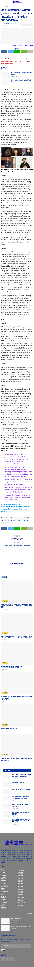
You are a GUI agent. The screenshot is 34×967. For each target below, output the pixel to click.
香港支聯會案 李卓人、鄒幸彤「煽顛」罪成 (16, 637)
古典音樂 (3, 883)
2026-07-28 (15, 808)
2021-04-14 (6, 26)
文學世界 (3, 899)
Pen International (23, 520)
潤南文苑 (20, 878)
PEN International (11, 23)
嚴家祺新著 (4, 886)
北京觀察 (3, 880)
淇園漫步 (20, 875)
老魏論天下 (21, 889)
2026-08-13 (15, 791)
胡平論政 (20, 892)
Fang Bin (17, 517)
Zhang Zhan (5, 522)
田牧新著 (20, 881)
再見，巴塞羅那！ (16, 918)
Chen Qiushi (8, 517)
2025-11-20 (14, 928)
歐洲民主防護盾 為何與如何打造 (20, 926)
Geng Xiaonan (26, 517)
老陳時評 (20, 886)
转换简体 (17, 49)
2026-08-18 (15, 824)
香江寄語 (20, 905)
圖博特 (3, 889)
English (7, 6)
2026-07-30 (15, 800)
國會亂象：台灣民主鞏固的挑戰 (21, 789)
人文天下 (5, 692)
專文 (2, 894)
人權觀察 (5, 633)
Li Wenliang (5, 520)
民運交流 (20, 873)
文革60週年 (4, 902)
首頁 (2, 6)
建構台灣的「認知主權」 (10, 729)
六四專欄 (3, 878)
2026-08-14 (15, 778)
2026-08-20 (4, 701)
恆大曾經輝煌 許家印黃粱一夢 (11, 667)
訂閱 (3, 950)
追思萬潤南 (21, 897)
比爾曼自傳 (21, 870)
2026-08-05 (14, 920)
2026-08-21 (14, 76)
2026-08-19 (4, 763)
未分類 (3, 905)
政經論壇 (5, 601)
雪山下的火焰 (22, 903)
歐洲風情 (3, 908)
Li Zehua (13, 520)
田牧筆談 (20, 884)
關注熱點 (20, 900)
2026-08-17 (15, 816)
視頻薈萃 (20, 894)
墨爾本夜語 (4, 891)
